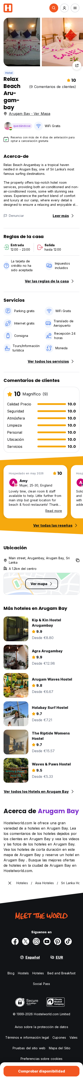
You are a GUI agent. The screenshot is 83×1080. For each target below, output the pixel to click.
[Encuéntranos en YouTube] (46, 941)
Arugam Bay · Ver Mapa (29, 113)
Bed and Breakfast (61, 973)
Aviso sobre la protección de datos (41, 1027)
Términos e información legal (27, 1037)
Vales (73, 1037)
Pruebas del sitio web (29, 1048)
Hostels (23, 973)
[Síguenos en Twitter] (25, 941)
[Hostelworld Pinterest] (57, 941)
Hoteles (38, 973)
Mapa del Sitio (59, 1048)
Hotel (9, 72)
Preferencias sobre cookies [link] (42, 1059)
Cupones (59, 1037)
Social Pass (41, 984)
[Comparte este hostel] (76, 65)
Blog (11, 973)
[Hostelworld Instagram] (36, 941)
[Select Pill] (53, 8)
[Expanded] (9, 883)
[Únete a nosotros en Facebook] (15, 941)
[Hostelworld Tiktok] (68, 941)
